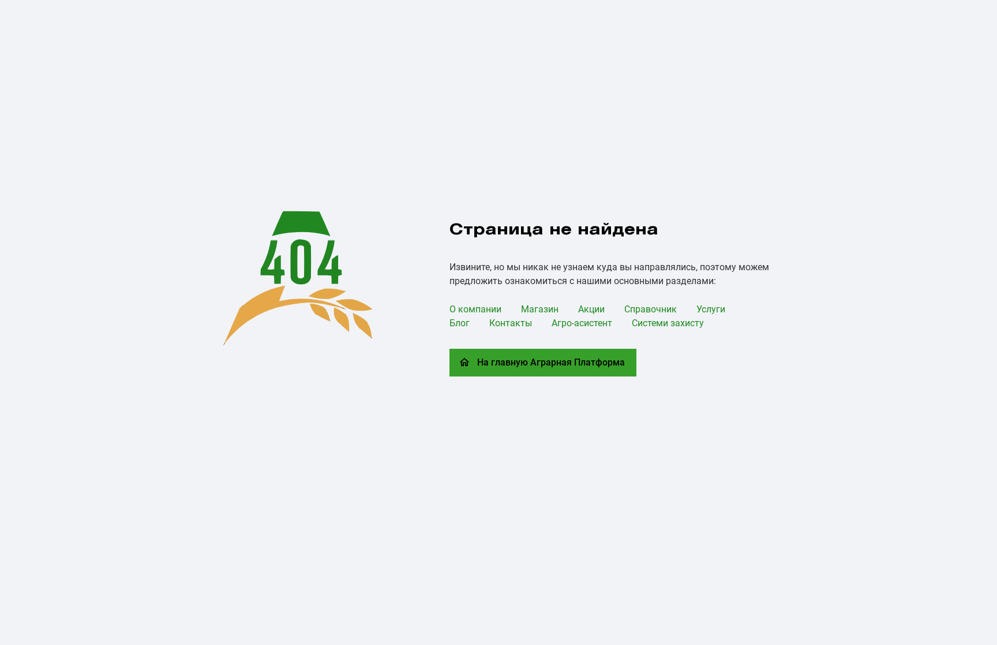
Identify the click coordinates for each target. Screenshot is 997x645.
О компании (475, 309)
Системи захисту (668, 323)
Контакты (510, 323)
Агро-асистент (582, 323)
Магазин (540, 309)
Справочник (650, 309)
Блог (459, 323)
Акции (591, 309)
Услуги (710, 309)
